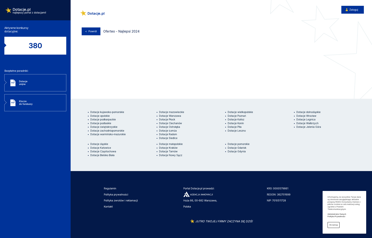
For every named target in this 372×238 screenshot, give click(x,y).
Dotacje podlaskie (100, 123)
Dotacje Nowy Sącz (170, 155)
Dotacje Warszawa (170, 115)
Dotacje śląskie (99, 144)
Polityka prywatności (116, 194)
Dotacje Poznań (237, 115)
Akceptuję (333, 225)
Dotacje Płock (167, 119)
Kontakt (108, 206)
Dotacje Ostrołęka (169, 126)
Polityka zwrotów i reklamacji (121, 200)
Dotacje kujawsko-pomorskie (107, 112)
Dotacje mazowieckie (171, 112)
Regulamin (110, 188)
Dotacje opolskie (100, 115)
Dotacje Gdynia (237, 151)
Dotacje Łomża (168, 130)
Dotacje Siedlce (168, 138)
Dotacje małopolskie (171, 144)
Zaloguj (353, 9)
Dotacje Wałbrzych (307, 123)
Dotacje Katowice (100, 147)
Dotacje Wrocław (306, 115)
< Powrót (91, 31)
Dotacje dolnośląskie (308, 112)
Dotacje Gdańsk (237, 147)
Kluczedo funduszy (26, 102)
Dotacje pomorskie (239, 144)
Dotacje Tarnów (168, 151)
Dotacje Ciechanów (170, 123)
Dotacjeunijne (23, 83)
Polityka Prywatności (336, 216)
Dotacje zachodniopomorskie (107, 130)
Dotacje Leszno (237, 130)
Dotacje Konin (236, 123)
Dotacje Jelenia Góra (308, 126)
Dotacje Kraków (168, 147)
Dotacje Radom (168, 134)
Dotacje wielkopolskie (240, 112)
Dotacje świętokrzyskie (103, 126)
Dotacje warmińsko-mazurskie (108, 134)
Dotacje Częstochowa (103, 151)
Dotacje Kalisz (236, 119)
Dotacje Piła (235, 126)
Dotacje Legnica (305, 119)
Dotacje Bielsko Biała (102, 155)
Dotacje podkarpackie (103, 119)
